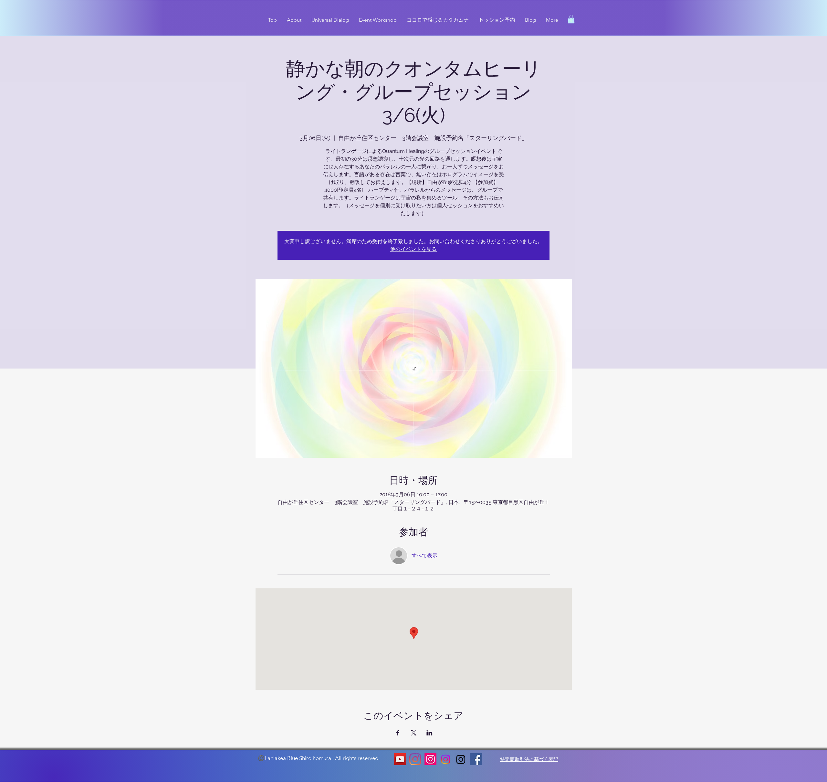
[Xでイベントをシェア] (414, 732)
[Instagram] (415, 759)
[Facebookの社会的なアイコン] (476, 759)
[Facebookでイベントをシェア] (398, 732)
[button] (571, 19)
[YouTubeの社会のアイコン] (400, 759)
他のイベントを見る (413, 249)
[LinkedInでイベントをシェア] (429, 732)
